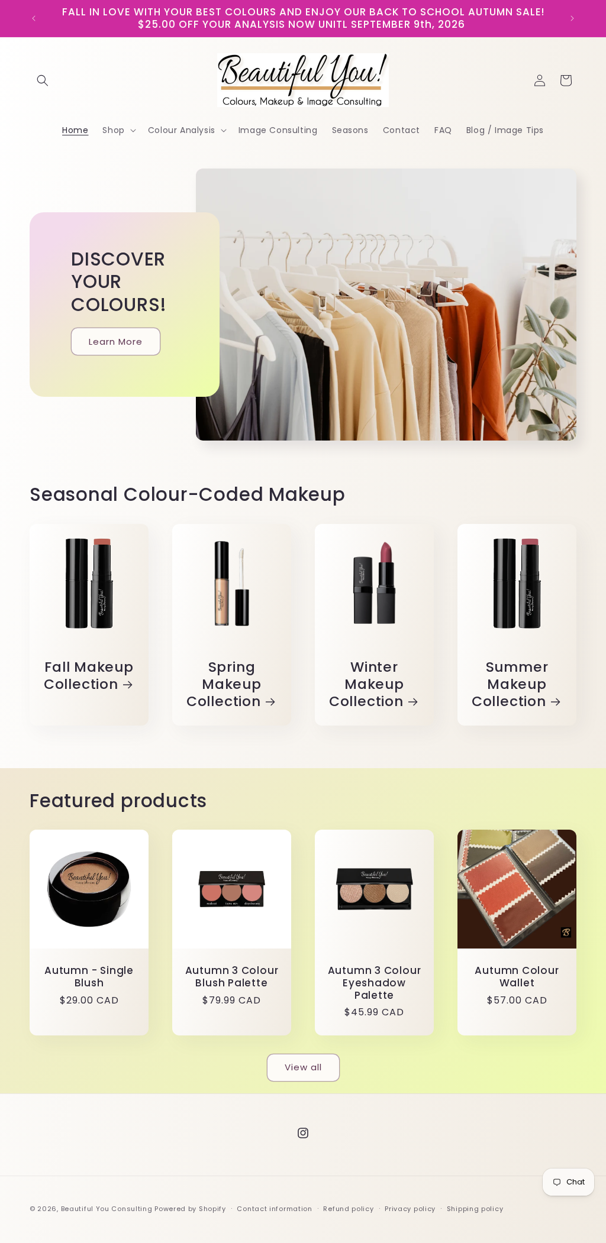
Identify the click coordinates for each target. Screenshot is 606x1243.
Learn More (116, 341)
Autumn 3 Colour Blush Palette (232, 976)
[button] (43, 80)
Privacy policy (410, 1208)
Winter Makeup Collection (366, 684)
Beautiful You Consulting (108, 1208)
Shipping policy (475, 1208)
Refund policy (348, 1208)
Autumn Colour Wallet (517, 976)
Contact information (274, 1208)
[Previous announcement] (34, 18)
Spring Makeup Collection (224, 684)
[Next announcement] (572, 18)
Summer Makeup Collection (510, 684)
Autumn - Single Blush (89, 976)
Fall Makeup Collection (89, 676)
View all (303, 1067)
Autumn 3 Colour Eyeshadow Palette (374, 982)
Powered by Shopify (190, 1208)
